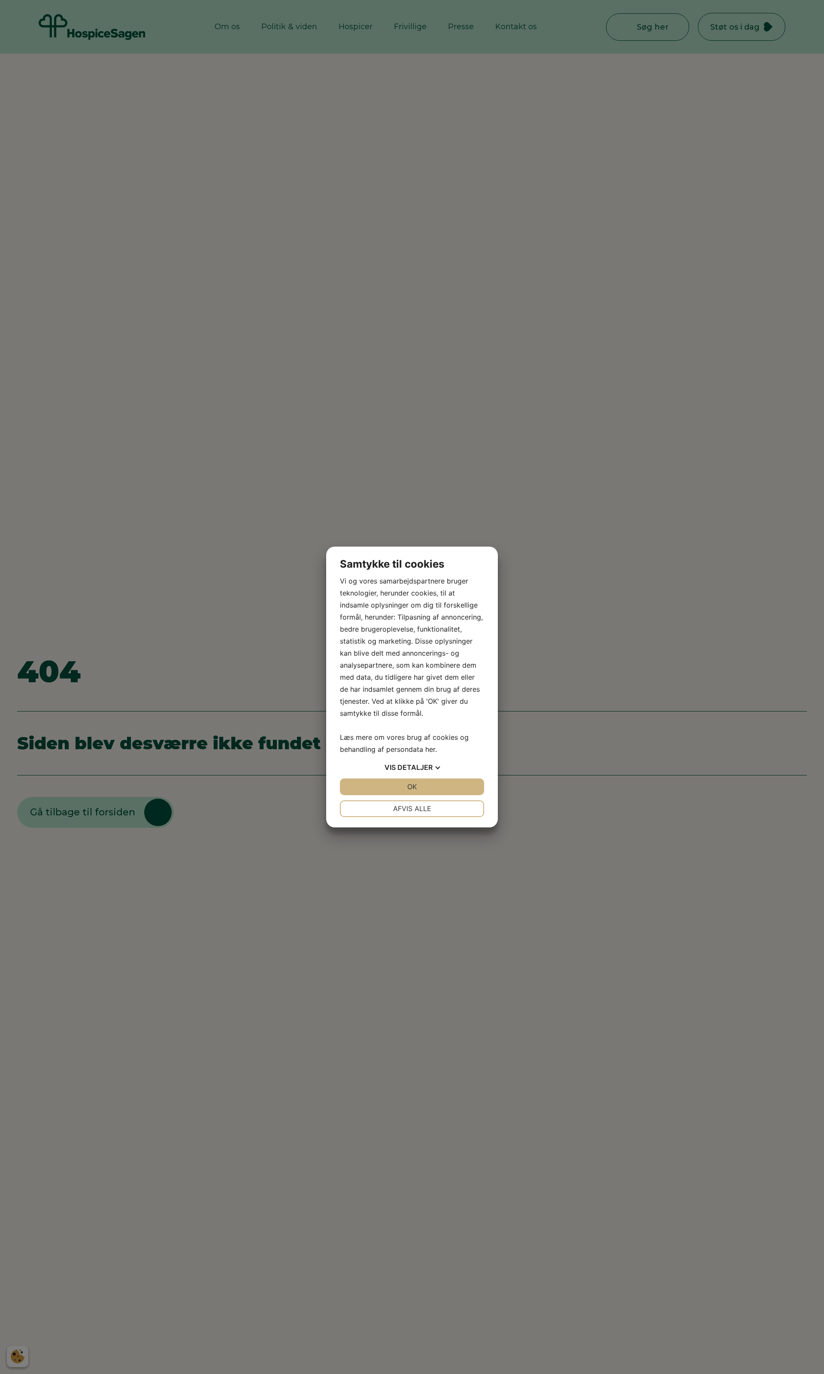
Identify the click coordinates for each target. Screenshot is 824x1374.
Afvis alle (412, 808)
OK (412, 786)
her (430, 749)
